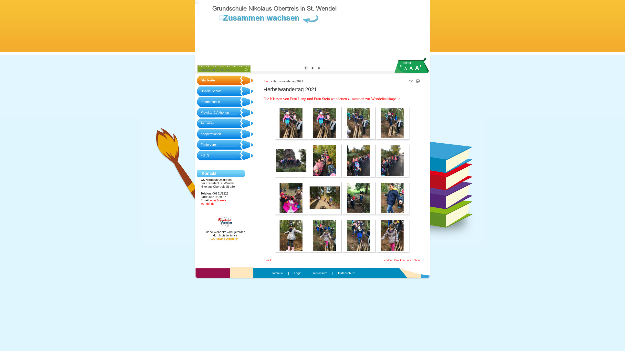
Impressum (319, 273)
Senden (387, 260)
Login (298, 273)
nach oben (413, 260)
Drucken (399, 260)
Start (266, 81)
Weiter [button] (422, 35)
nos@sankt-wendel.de (213, 202)
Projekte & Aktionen (215, 112)
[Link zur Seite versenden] (411, 82)
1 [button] (306, 68)
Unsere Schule (211, 91)
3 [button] (319, 68)
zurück (267, 260)
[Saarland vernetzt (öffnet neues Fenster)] (225, 239)
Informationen (210, 102)
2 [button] (312, 68)
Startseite (208, 80)
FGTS (205, 155)
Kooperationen (211, 134)
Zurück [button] (202, 35)
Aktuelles (207, 123)
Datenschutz (346, 273)
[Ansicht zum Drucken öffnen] (418, 82)
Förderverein (209, 144)
